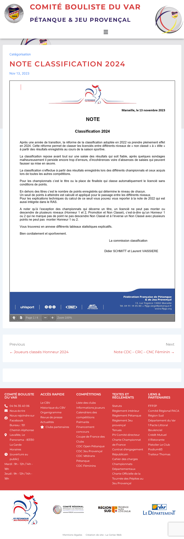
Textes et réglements (123, 395)
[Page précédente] (14, 317)
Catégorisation (20, 54)
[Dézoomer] (45, 317)
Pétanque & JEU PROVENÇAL (80, 19)
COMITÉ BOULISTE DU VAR (19, 395)
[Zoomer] (52, 317)
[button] (106, 32)
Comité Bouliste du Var (85, 6)
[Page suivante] (21, 317)
